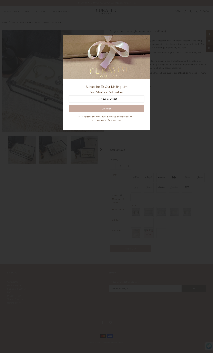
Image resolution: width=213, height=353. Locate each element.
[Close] (147, 38)
